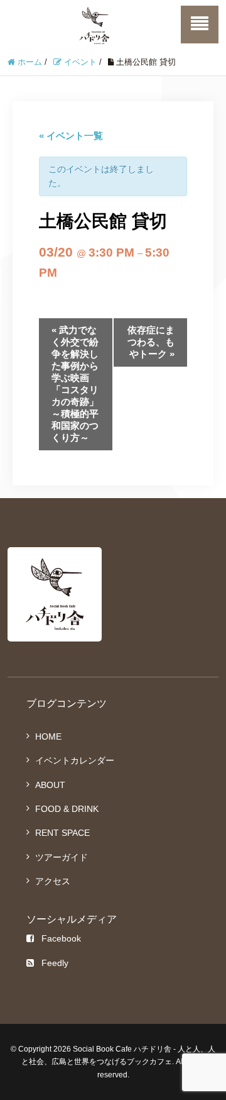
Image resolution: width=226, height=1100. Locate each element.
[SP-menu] (199, 24)
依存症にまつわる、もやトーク (151, 342)
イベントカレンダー (74, 760)
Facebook (61, 938)
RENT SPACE (62, 833)
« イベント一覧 (71, 135)
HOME (48, 736)
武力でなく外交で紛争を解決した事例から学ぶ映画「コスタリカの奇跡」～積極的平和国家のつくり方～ (75, 384)
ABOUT (50, 785)
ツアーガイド (61, 857)
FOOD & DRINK (67, 809)
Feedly (54, 963)
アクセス (52, 881)
